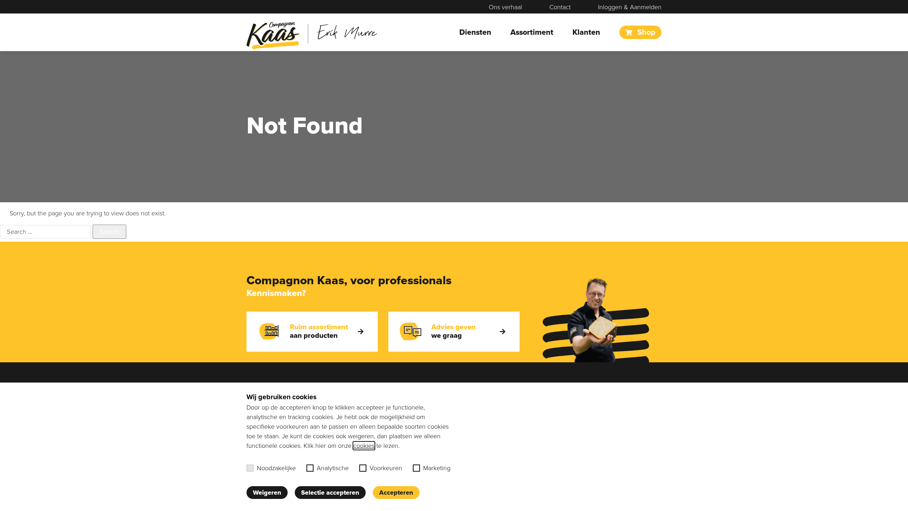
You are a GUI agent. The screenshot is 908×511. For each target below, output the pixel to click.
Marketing (436, 468)
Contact (560, 7)
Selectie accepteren (330, 492)
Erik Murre (347, 32)
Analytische (333, 468)
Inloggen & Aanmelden (629, 7)
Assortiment (531, 32)
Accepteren (396, 492)
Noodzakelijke (276, 468)
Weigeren (267, 492)
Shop (645, 32)
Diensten (475, 32)
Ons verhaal (505, 7)
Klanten (586, 32)
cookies (364, 446)
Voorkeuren (386, 468)
